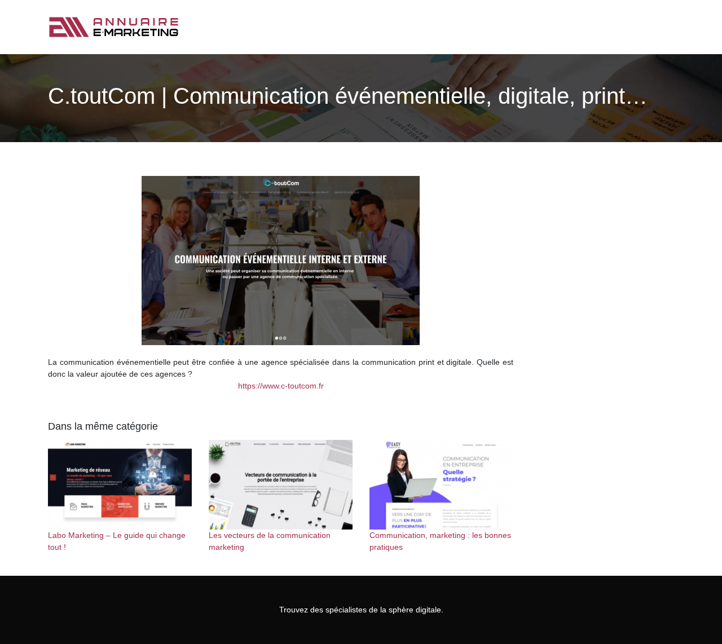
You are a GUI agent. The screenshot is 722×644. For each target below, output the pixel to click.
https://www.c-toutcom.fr (281, 385)
